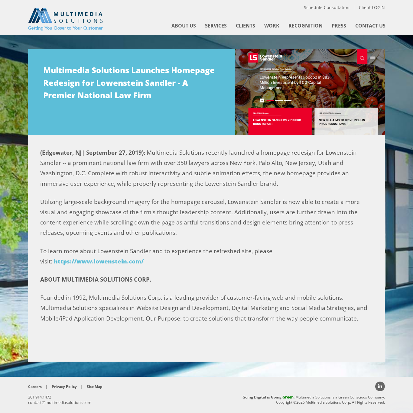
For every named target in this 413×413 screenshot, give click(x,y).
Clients (245, 25)
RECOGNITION (305, 25)
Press (339, 25)
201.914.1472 (39, 397)
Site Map (94, 386)
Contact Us (370, 25)
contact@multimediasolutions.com (59, 402)
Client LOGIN (372, 7)
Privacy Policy (64, 386)
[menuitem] (183, 25)
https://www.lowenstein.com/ (99, 261)
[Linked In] (380, 386)
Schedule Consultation (327, 7)
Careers (35, 386)
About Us (183, 25)
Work (271, 25)
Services (216, 25)
